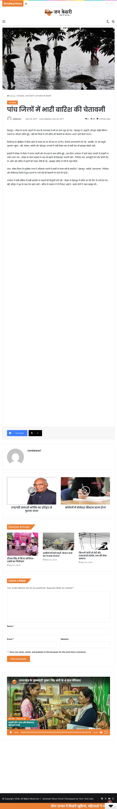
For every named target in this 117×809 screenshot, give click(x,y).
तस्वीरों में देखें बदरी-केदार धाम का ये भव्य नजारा (57, 555)
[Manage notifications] (109, 802)
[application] (58, 706)
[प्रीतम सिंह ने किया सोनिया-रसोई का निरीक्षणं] (22, 544)
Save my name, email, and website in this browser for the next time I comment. (48, 652)
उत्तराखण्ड (20, 96)
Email (10, 639)
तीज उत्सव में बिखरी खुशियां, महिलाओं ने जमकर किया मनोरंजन (54, 805)
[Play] (10, 732)
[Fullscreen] (106, 732)
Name (10, 626)
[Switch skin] (107, 21)
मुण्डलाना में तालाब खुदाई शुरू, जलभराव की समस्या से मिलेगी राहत (54, 3)
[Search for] (113, 21)
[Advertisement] (58, 211)
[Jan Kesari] (58, 12)
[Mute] (101, 732)
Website (65, 639)
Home (12, 96)
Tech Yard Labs (86, 798)
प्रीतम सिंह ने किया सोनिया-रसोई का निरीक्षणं (20, 560)
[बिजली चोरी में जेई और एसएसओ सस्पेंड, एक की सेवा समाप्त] (94, 541)
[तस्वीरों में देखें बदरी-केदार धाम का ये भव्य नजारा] (58, 541)
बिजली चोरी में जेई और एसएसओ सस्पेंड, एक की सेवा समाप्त (93, 555)
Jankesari (16, 119)
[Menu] (3, 21)
